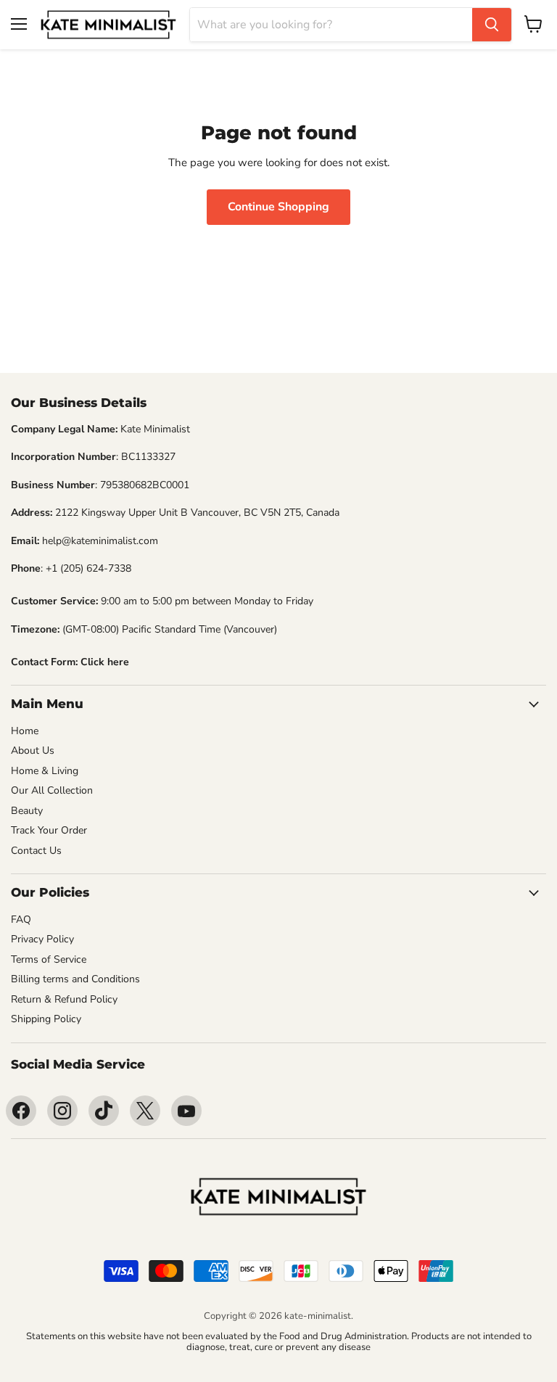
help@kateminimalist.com (100, 541)
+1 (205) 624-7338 (88, 568)
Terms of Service (48, 959)
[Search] (491, 24)
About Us (32, 750)
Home (24, 731)
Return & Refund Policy (64, 999)
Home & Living (44, 771)
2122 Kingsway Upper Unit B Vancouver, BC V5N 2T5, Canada (197, 512)
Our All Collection (52, 790)
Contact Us (36, 850)
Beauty (27, 811)
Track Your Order (49, 830)
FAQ (21, 919)
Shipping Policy (46, 1019)
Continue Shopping (278, 207)
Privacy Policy (42, 939)
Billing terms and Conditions (75, 979)
